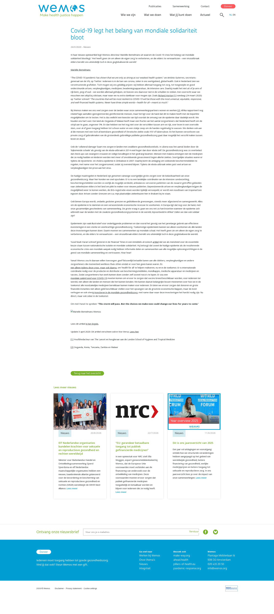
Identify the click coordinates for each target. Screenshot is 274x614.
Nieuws (143, 564)
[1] (175, 95)
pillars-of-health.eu (184, 564)
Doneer (228, 6)
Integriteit (145, 568)
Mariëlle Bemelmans (80, 69)
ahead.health (180, 560)
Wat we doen (152, 15)
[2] (178, 110)
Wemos (47, 588)
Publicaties (155, 6)
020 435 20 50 (216, 564)
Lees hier (134, 331)
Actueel (205, 15)
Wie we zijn (128, 15)
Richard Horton (165, 95)
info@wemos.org (217, 568)
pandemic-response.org (187, 568)
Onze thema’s (147, 560)
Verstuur (194, 531)
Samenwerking (181, 6)
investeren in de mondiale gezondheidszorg (116, 292)
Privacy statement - (74, 588)
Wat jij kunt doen (181, 15)
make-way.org (181, 555)
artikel (156, 241)
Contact (205, 6)
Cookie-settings (90, 588)
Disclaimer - (60, 588)
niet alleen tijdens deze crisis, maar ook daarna (94, 267)
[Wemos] (61, 11)
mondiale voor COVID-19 (89, 278)
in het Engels (92, 323)
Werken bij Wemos (149, 555)
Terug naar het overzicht (87, 373)
